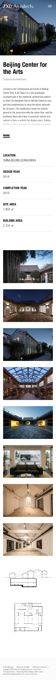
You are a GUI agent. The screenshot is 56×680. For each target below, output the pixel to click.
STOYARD (27, 667)
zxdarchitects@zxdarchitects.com (13, 674)
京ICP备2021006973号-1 (40, 667)
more (6, 135)
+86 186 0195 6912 (31, 674)
